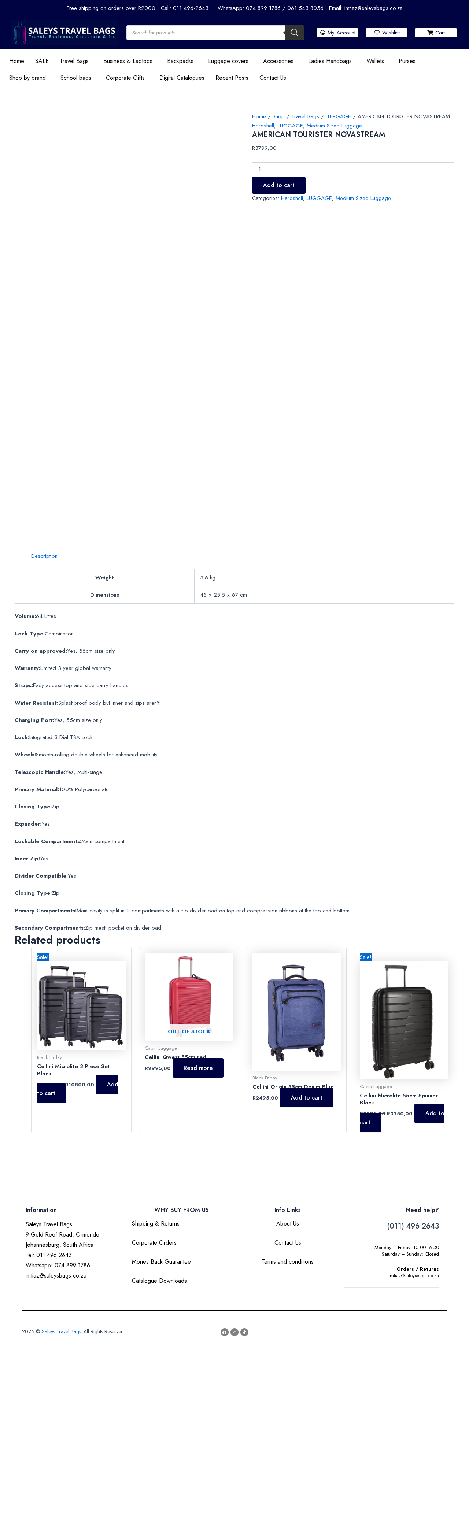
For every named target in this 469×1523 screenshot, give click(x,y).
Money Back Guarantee (161, 1261)
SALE (42, 61)
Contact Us (272, 78)
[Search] (294, 32)
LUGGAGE (338, 116)
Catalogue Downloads (159, 1280)
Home (16, 61)
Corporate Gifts (125, 78)
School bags (75, 78)
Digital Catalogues (181, 78)
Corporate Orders (154, 1242)
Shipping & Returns (156, 1223)
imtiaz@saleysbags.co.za (414, 1275)
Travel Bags (74, 61)
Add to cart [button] (306, 1097)
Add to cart (279, 185)
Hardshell (263, 126)
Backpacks (180, 61)
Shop (279, 116)
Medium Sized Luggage (334, 126)
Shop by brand (27, 78)
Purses (407, 61)
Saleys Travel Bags (61, 1331)
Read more (198, 1068)
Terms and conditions (288, 1261)
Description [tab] (44, 556)
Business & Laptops (127, 61)
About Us (287, 1223)
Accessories (278, 61)
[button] (76, 61)
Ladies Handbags (330, 61)
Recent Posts (231, 78)
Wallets (375, 61)
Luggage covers (228, 61)
